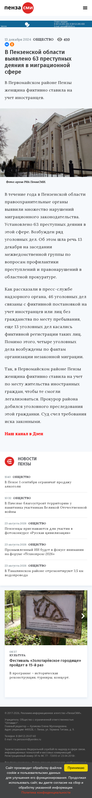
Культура (17, 655)
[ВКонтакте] (7, 44)
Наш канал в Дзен (24, 433)
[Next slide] (81, 616)
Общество (43, 39)
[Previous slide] (11, 616)
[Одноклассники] (12, 44)
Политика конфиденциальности (46, 792)
